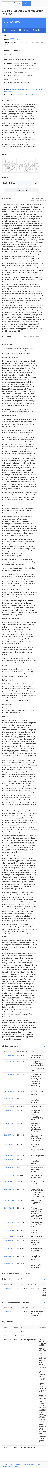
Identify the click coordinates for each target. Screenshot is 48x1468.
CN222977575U (9, 1111)
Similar (37, 30)
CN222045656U (9, 1241)
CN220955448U (9, 1124)
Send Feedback (15, 1465)
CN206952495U (9, 1189)
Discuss (35, 95)
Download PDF (12, 30)
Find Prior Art (26, 30)
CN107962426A (9, 1056)
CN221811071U (9, 1248)
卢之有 (17, 39)
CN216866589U (9, 1091)
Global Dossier (26, 95)
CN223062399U (9, 1256)
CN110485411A (9, 1062)
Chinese (18, 36)
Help (16, 1466)
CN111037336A (9, 1200)
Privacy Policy (7, 1466)
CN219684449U (9, 1181)
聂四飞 (12, 39)
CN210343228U (9, 1160)
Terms (39, 1465)
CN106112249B (9, 1208)
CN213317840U (9, 1135)
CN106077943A (9, 1074)
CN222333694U (9, 1144)
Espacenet (17, 95)
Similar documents (23, 89)
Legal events (11, 89)
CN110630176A (9, 1223)
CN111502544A (9, 1106)
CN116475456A (9, 1230)
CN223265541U (9, 1264)
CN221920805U (9, 1156)
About (5, 1465)
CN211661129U (9, 1099)
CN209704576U (9, 1236)
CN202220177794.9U (11, 1289)
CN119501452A (9, 1175)
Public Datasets (29, 1465)
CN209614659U (9, 1168)
